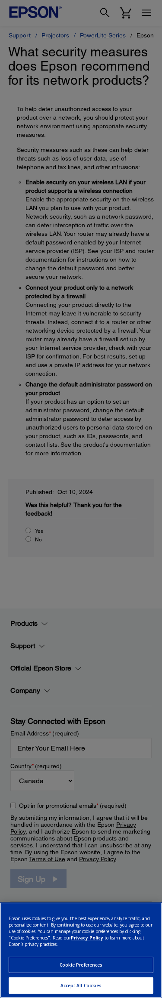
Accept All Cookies (81, 986)
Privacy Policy (87, 938)
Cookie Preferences (81, 965)
